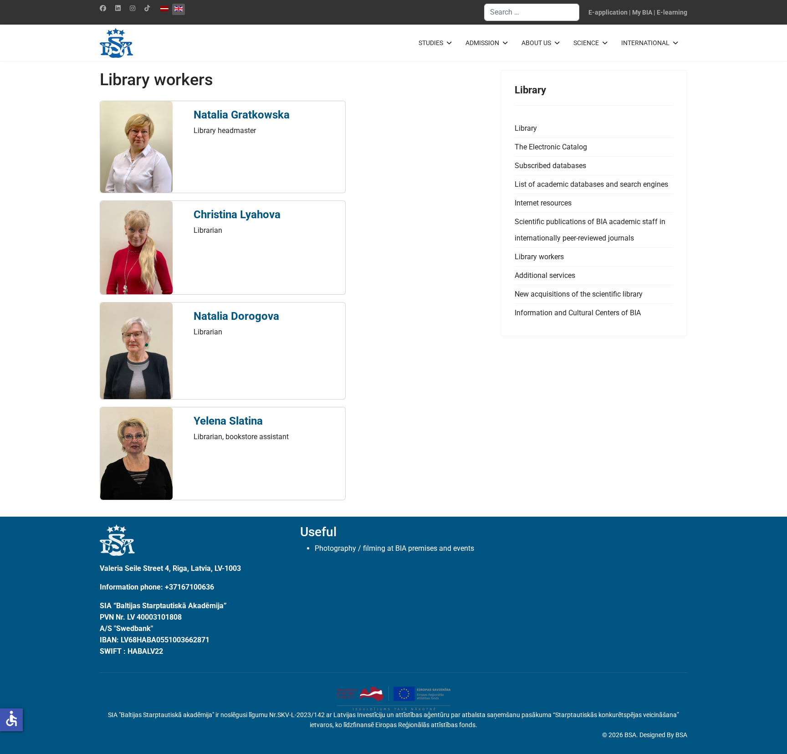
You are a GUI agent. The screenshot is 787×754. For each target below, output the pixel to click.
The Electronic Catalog (551, 147)
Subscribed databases (550, 165)
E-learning (672, 12)
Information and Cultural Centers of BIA (578, 312)
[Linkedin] (118, 8)
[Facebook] (103, 8)
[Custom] (147, 8)
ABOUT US (536, 42)
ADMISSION (482, 42)
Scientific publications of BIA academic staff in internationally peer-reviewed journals (590, 229)
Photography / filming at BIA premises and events (394, 548)
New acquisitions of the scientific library (579, 294)
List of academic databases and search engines (591, 184)
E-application (608, 12)
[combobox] (531, 12)
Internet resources (543, 203)
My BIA (642, 12)
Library (526, 128)
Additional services (545, 275)
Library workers (539, 256)
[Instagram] (132, 8)
